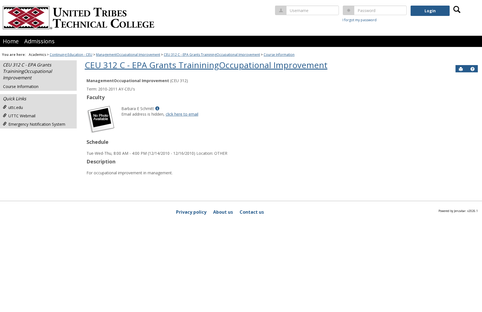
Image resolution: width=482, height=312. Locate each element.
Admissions (39, 41)
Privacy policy (191, 212)
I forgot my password (360, 20)
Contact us (252, 212)
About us (223, 212)
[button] (472, 69)
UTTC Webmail (21, 115)
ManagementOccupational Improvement (128, 54)
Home (11, 41)
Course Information (279, 54)
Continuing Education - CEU (71, 54)
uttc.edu (15, 107)
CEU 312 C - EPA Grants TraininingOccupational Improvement (212, 54)
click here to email (182, 114)
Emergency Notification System (36, 124)
